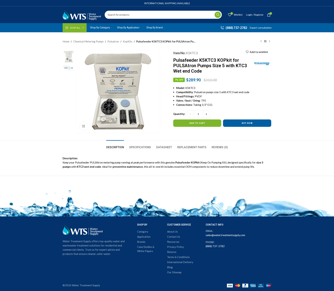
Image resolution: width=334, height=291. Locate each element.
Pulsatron (113, 41)
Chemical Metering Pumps (88, 41)
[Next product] (269, 41)
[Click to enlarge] (83, 126)
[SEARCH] (218, 15)
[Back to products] (265, 41)
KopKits (127, 41)
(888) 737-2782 (215, 246)
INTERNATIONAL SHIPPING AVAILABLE (167, 3)
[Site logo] (82, 14)
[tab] (115, 145)
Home (66, 41)
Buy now (247, 123)
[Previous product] (261, 41)
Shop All (75, 27)
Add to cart (197, 123)
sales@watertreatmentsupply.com (225, 235)
